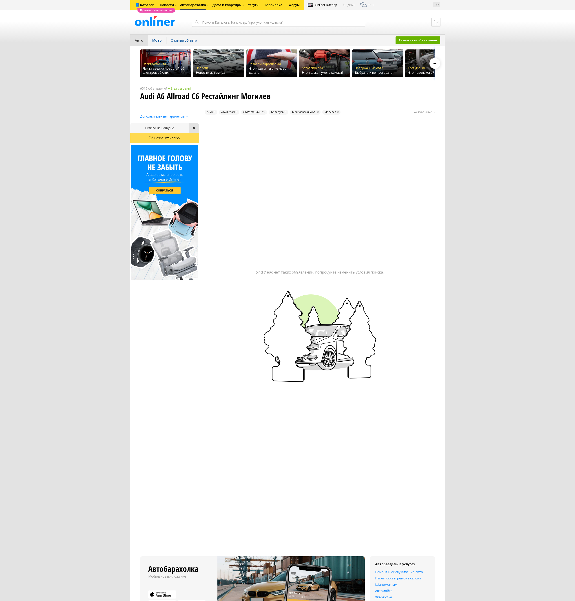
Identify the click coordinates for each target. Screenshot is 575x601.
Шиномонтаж (386, 584)
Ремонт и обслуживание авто (399, 572)
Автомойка (383, 590)
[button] (434, 63)
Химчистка (383, 597)
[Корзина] (435, 22)
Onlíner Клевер (326, 5)
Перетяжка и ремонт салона (398, 578)
